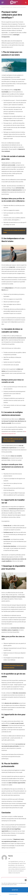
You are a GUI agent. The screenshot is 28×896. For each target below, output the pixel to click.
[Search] (25, 2)
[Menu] (3, 2)
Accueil (3, 7)
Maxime (10, 856)
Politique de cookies (13, 894)
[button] (25, 880)
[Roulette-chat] (14, 2)
